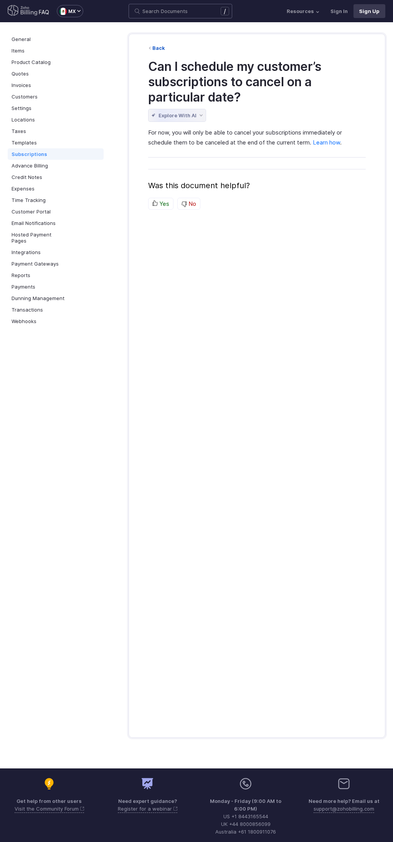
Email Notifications (34, 223)
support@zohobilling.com (344, 809)
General (21, 39)
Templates (24, 143)
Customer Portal (31, 211)
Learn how (326, 142)
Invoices (21, 85)
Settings (21, 108)
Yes (163, 203)
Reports (21, 275)
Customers (25, 97)
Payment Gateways (35, 264)
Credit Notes (27, 177)
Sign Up (369, 11)
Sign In (339, 11)
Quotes (20, 74)
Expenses (23, 188)
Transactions (27, 310)
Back (158, 48)
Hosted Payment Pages (31, 237)
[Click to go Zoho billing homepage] (23, 11)
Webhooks (24, 321)
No (191, 203)
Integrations (26, 252)
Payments (23, 287)
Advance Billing (30, 165)
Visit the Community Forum (47, 809)
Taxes (19, 131)
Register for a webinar (145, 809)
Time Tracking (29, 200)
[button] (66, 11)
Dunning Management (38, 298)
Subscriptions (29, 154)
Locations (23, 120)
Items (18, 51)
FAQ (44, 12)
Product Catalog (31, 62)
